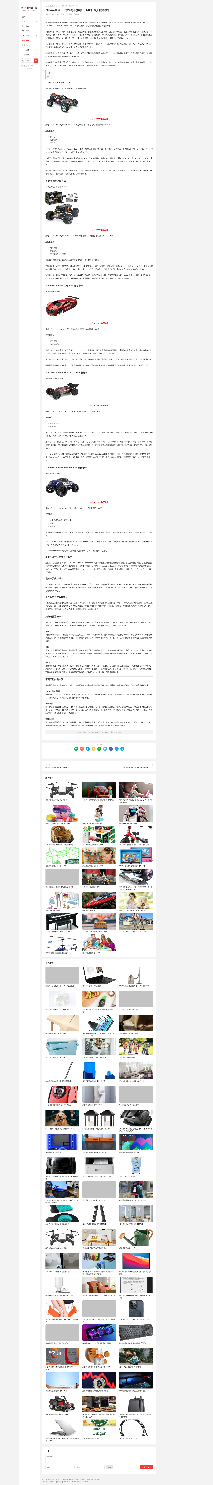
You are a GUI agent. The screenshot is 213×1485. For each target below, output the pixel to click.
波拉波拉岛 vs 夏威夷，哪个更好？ (94, 1200)
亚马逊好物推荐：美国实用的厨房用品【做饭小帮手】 (98, 1010)
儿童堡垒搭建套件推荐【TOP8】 (56, 866)
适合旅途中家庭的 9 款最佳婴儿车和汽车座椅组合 (98, 1320)
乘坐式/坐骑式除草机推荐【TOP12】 (58, 1414)
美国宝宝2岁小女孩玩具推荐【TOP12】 (59, 823)
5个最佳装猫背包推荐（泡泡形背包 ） (58, 1105)
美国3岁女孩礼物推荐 (52, 910)
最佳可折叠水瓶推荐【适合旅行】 (94, 1081)
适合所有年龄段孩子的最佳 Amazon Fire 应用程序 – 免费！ (136, 801)
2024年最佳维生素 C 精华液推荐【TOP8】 (97, 1367)
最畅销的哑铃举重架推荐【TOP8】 (94, 1224)
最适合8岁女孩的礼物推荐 (128, 823)
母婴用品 (25, 40)
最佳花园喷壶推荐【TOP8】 (129, 1248)
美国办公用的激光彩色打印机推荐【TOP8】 (97, 1176)
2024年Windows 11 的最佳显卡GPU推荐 (96, 1343)
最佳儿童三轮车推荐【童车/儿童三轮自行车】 (135, 844)
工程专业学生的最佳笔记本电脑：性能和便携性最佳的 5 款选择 (61, 1201)
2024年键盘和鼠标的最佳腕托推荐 (57, 1224)
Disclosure (86, 1481)
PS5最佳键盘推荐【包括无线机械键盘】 (133, 1391)
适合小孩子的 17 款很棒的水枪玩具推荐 (59, 887)
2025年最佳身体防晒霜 (127, 1176)
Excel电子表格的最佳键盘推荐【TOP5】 (133, 1343)
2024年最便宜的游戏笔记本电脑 (56, 1343)
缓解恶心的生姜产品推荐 (91, 1438)
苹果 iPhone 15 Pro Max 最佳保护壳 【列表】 (135, 1319)
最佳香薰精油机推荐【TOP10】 (56, 1391)
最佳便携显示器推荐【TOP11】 (130, 1152)
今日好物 (25, 50)
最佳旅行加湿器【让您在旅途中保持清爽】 (60, 1295)
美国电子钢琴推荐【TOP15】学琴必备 (58, 931)
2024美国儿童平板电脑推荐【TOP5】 (132, 866)
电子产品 (25, 31)
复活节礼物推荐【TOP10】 (91, 953)
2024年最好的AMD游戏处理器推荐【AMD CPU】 (60, 1368)
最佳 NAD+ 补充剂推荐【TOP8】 (130, 1367)
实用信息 (25, 54)
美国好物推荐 (29, 6)
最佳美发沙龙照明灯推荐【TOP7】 (131, 1224)
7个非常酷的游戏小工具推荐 (129, 1105)
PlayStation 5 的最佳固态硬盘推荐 (57, 1271)
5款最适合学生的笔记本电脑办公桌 (94, 1248)
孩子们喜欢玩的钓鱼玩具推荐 (92, 823)
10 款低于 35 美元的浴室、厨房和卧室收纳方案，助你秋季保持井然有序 (98, 1272)
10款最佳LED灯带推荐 (53, 1152)
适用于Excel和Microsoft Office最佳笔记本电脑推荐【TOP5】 (62, 1439)
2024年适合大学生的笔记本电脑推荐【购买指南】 (135, 1272)
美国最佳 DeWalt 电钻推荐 (128, 1009)
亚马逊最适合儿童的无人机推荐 (56, 800)
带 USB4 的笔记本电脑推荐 (91, 986)
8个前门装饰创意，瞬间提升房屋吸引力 (96, 1129)
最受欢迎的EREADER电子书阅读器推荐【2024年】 (135, 1296)
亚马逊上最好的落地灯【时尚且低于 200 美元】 (98, 1295)
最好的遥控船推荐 (88, 910)
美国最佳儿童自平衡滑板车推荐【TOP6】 (133, 931)
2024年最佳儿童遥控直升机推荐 (56, 953)
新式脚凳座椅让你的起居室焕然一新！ (132, 1081)
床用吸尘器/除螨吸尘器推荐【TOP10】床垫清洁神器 (62, 1177)
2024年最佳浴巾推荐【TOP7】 (93, 1105)
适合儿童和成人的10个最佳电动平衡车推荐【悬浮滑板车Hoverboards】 (135, 888)
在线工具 (25, 21)
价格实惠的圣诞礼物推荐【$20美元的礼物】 (137, 767)
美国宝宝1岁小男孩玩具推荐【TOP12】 (96, 931)
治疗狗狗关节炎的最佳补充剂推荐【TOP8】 (60, 1129)
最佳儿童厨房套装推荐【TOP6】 (93, 866)
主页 (24, 17)
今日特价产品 (25, 66)
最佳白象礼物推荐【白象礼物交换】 (57, 1009)
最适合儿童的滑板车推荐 (127, 1057)
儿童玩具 (71, 6)
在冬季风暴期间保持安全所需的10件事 (132, 1200)
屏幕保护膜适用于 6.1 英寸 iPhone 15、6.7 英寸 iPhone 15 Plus (99, 1034)
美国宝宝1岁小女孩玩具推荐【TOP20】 (133, 910)
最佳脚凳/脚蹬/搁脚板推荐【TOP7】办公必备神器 (61, 1320)
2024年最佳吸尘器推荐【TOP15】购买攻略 (134, 986)
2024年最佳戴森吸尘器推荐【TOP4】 (58, 1081)
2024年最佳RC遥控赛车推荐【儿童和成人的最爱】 (105, 732)
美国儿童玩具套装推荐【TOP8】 (93, 844)
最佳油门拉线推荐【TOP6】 (129, 1438)
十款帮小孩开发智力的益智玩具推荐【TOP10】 (98, 800)
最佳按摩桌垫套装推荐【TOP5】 (56, 1033)
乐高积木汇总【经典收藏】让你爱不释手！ (60, 844)
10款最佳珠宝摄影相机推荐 (128, 1033)
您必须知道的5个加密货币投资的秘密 (95, 1391)
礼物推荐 (25, 26)
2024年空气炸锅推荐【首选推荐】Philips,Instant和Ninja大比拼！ (99, 1415)
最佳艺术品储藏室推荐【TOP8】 (56, 1057)
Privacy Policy (76, 1481)
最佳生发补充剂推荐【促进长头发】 (57, 767)
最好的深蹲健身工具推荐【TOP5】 (94, 1057)
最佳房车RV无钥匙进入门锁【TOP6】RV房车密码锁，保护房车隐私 (135, 1130)
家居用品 (25, 35)
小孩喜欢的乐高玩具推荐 (91, 887)
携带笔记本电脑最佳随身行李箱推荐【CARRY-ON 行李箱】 (135, 1415)
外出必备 (25, 45)
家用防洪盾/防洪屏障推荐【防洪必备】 (95, 1152)
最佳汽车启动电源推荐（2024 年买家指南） (60, 986)
